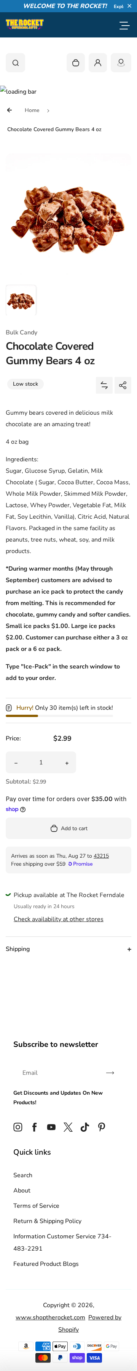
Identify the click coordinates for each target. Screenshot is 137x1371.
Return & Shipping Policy (47, 1221)
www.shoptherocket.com (50, 1317)
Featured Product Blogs (46, 1264)
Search (22, 1175)
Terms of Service (36, 1206)
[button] (129, 5)
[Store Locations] (121, 62)
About (21, 1190)
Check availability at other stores (59, 919)
